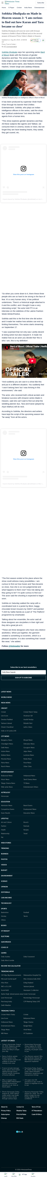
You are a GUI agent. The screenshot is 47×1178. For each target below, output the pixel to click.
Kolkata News (5, 755)
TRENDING (5, 848)
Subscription (5, 1114)
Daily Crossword (29, 957)
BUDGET (4, 870)
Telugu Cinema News (8, 783)
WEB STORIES (6, 843)
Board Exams (28, 805)
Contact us (20, 1107)
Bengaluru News (6, 740)
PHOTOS (4, 859)
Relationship (5, 833)
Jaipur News (28, 751)
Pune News (27, 763)
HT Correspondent (10, 46)
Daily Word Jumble (7, 960)
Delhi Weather (6, 1005)
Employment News (30, 809)
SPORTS (4, 909)
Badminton (5, 912)
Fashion (3, 826)
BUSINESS (4, 854)
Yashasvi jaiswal (29, 986)
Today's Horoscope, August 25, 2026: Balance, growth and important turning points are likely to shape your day (11, 1048)
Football (26, 912)
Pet (2, 837)
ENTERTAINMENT (7, 772)
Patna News (5, 763)
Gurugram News (29, 747)
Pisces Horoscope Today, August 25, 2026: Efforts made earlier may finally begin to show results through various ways (11, 1095)
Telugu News (5, 1029)
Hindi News (27, 1029)
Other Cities (28, 766)
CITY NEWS (5, 736)
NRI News (4, 1033)
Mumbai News (6, 759)
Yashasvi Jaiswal (6, 723)
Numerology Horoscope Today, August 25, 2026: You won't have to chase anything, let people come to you (33, 1048)
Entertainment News (8, 1026)
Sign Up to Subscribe (23, 678)
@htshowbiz (14, 646)
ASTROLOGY (5, 792)
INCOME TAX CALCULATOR (10, 966)
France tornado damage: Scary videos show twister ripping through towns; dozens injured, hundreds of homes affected (11, 1071)
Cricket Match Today (30, 712)
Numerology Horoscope (32, 998)
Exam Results (5, 813)
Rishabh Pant (28, 723)
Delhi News (5, 747)
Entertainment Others (31, 787)
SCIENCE (4, 881)
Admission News (6, 805)
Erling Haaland (28, 983)
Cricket (19, 7)
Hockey (3, 916)
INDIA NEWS (5, 703)
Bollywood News (6, 776)
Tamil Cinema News (30, 779)
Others (3, 920)
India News (28, 7)
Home (4, 7)
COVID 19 (4, 947)
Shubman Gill (28, 716)
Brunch (26, 822)
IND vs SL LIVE (6, 986)
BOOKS (3, 925)
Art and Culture (6, 822)
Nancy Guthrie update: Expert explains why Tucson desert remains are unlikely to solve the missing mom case (11, 1059)
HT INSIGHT (5, 931)
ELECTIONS (5, 936)
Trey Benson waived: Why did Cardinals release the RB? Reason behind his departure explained (34, 1058)
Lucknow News (29, 755)
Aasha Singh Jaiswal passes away (12, 994)
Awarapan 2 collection (31, 990)
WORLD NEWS (6, 697)
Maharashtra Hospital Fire (32, 975)
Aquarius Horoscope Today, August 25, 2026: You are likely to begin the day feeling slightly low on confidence (34, 1095)
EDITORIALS (5, 892)
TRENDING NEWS (7, 971)
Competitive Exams (7, 809)
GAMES (3, 953)
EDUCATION (5, 802)
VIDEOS (4, 865)
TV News (27, 783)
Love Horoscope (6, 998)
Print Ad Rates (21, 1114)
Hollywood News (29, 776)
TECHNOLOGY (6, 903)
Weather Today (21, 1111)
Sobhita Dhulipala (9, 52)
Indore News (5, 751)
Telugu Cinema (28, 1022)
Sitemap (4, 1118)
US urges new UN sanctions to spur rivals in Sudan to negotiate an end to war (34, 1082)
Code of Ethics (37, 1114)
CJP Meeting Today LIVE (32, 1001)
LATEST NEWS (6, 692)
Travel (25, 833)
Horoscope (5, 796)
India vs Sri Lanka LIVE (8, 731)
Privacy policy (6, 1111)
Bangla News (28, 1026)
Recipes (26, 830)
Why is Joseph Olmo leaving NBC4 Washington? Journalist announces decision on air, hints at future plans (11, 1083)
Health (3, 830)
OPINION (4, 887)
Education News (29, 813)
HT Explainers (28, 1033)
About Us (4, 1107)
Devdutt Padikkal (7, 719)
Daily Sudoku (5, 957)
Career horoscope (29, 994)
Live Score (4, 716)
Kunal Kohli (5, 990)
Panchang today (6, 1001)
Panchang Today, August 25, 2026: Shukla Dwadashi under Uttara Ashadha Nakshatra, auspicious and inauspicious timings (34, 1071)
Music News (5, 779)
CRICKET (4, 708)
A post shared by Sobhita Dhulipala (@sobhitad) (19, 199)
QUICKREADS (6, 942)
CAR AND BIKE (6, 898)
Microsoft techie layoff (8, 979)
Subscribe (40, 3)
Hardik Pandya (28, 719)
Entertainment (39, 7)
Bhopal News (28, 740)
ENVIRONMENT (6, 876)
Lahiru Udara (28, 727)
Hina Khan (4, 983)
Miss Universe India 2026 (32, 979)
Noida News (28, 759)
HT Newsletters (37, 1111)
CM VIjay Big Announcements (11, 975)
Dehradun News (29, 744)
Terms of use (36, 1107)
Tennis (26, 916)
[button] (2, 2)
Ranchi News (5, 766)
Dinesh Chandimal (7, 727)
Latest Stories (8, 1041)
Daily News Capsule (8, 672)
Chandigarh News (7, 744)
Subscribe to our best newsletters (23, 667)
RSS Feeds (19, 1118)
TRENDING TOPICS (8, 1011)
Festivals (26, 826)
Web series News (7, 787)
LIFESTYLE (4, 818)
